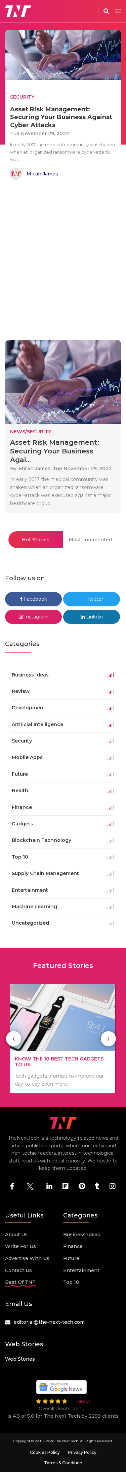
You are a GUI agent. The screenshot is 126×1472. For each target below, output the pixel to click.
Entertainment (81, 1270)
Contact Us (18, 1270)
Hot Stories (35, 540)
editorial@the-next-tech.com (49, 1322)
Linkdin (94, 617)
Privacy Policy (82, 1452)
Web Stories (20, 1359)
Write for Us (20, 1246)
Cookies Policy (45, 1452)
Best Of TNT (20, 1282)
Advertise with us (27, 1258)
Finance (73, 1246)
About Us (16, 1235)
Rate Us (83, 1401)
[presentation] (13, 1038)
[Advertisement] (63, 261)
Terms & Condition (63, 1462)
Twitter (94, 599)
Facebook (35, 599)
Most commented (90, 540)
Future (71, 1258)
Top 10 (71, 1282)
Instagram (35, 617)
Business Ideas (81, 1235)
